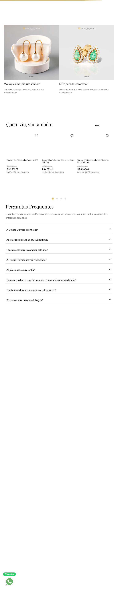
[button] (97, 125)
